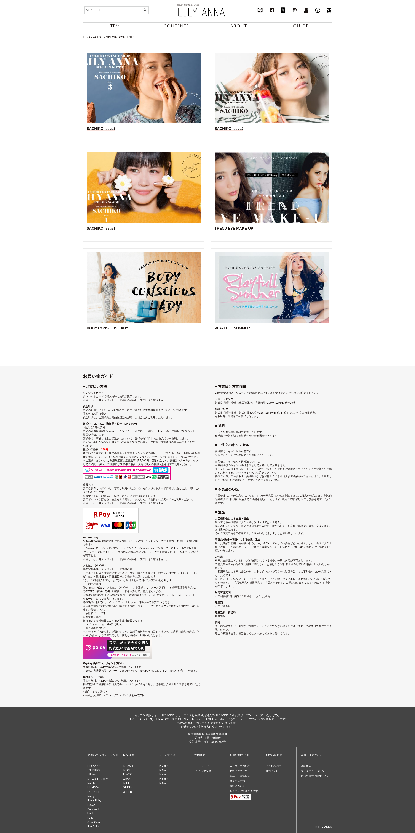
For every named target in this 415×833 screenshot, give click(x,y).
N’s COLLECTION (98, 778)
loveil (90, 813)
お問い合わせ (273, 771)
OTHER (127, 791)
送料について (237, 786)
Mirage (91, 796)
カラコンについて (240, 766)
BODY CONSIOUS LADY (107, 328)
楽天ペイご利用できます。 (245, 791)
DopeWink (93, 809)
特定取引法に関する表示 (315, 776)
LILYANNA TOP (93, 37)
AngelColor (94, 822)
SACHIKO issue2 (229, 129)
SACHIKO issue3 (101, 129)
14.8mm (163, 783)
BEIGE (127, 770)
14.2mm (163, 765)
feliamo (91, 774)
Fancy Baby (94, 800)
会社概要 (306, 766)
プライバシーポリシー (314, 771)
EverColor (93, 826)
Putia (90, 817)
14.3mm (163, 770)
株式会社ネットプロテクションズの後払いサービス (139, 453)
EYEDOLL (93, 791)
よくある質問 (273, 766)
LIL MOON (93, 787)
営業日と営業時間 (240, 776)
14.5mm (163, 778)
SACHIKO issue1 (101, 228)
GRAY (126, 778)
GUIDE (301, 26)
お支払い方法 (237, 781)
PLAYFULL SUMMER (232, 328)
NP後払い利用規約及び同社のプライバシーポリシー (134, 456)
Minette (91, 783)
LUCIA (91, 804)
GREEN (127, 787)
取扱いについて (239, 771)
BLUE (126, 783)
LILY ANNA (93, 765)
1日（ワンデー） (204, 766)
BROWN (128, 765)
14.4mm (163, 774)
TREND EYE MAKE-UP (234, 228)
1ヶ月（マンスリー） (206, 771)
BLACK (127, 774)
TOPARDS (93, 770)
